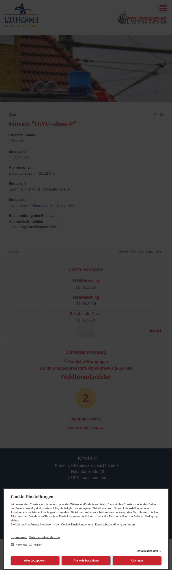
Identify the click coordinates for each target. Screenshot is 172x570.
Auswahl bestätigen (86, 560)
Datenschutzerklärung (44, 537)
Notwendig (21, 544)
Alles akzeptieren (35, 560)
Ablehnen (137, 560)
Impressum (19, 537)
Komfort (37, 544)
